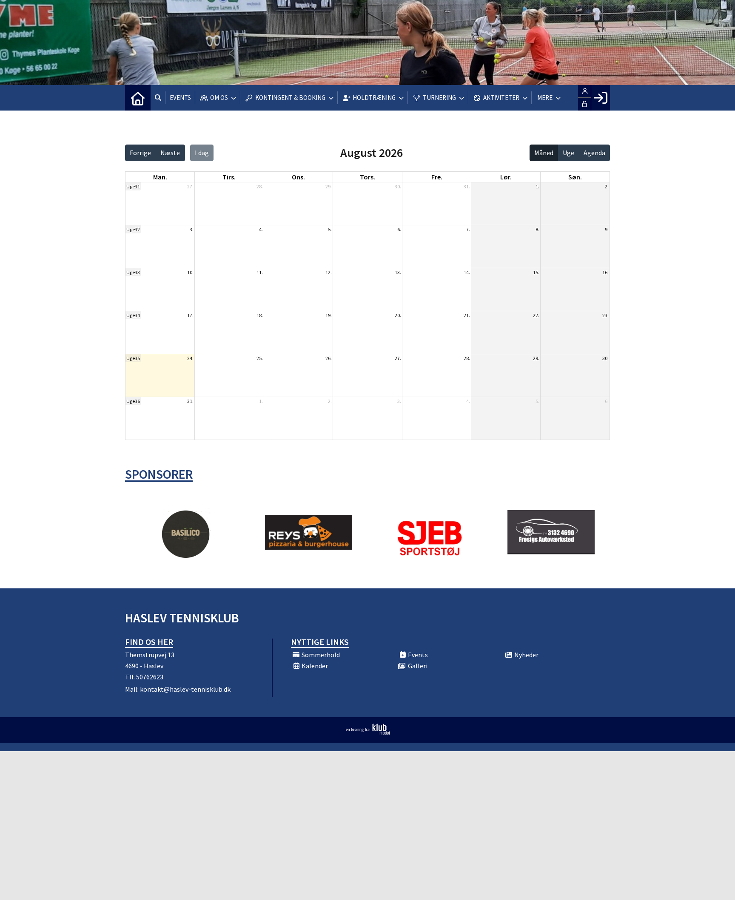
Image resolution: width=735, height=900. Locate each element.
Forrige (140, 152)
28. (259, 186)
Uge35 (133, 358)
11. (259, 272)
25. (259, 358)
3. (192, 229)
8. (537, 229)
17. (190, 315)
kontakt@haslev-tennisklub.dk (185, 689)
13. (398, 272)
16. (605, 272)
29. (328, 186)
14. (467, 272)
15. (536, 272)
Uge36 (133, 401)
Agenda (594, 152)
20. (398, 315)
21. (467, 315)
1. (537, 186)
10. (190, 272)
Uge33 (133, 272)
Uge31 (133, 186)
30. (398, 186)
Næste (170, 152)
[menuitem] (138, 98)
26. (328, 358)
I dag (202, 152)
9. (607, 229)
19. (328, 315)
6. (399, 229)
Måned (543, 152)
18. (259, 315)
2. (607, 186)
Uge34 (133, 315)
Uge (568, 152)
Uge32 (133, 229)
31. (467, 186)
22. (536, 315)
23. (605, 315)
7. (468, 229)
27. (190, 186)
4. (261, 229)
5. (330, 229)
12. (328, 272)
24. (190, 358)
